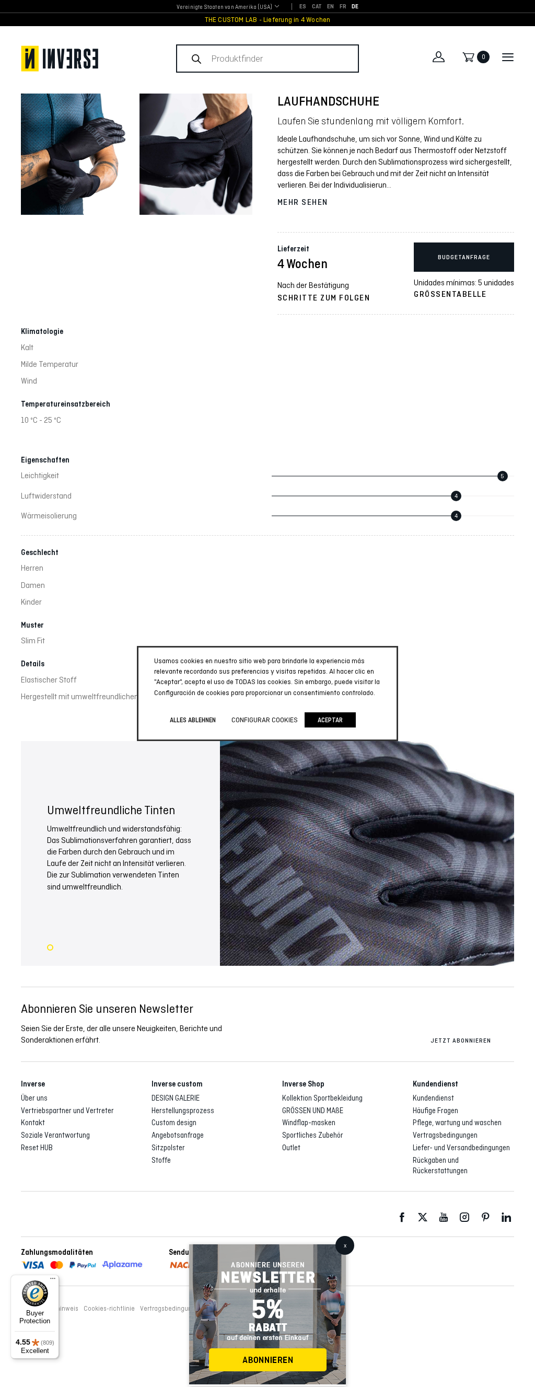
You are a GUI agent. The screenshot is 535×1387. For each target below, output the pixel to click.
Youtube (443, 1217)
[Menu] (52, 1281)
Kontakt (33, 1122)
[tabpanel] (267, 853)
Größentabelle (450, 294)
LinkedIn (506, 1217)
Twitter (423, 1217)
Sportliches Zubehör (312, 1135)
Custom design (174, 1122)
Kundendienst (433, 1098)
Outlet (291, 1147)
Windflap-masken (308, 1122)
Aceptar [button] (330, 720)
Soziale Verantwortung (55, 1135)
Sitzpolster (168, 1147)
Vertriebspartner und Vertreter (67, 1110)
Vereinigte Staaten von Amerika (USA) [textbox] (224, 7)
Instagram (464, 1217)
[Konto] (438, 57)
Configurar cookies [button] (264, 719)
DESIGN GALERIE (176, 1098)
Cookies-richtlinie (109, 1308)
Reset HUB (37, 1147)
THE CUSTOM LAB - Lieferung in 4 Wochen (268, 20)
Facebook (402, 1217)
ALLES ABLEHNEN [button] (193, 720)
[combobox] (224, 7)
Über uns (34, 1098)
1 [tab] (50, 947)
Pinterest (485, 1217)
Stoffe (161, 1160)
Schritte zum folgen (323, 298)
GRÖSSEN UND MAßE (312, 1110)
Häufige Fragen (435, 1110)
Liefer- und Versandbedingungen (461, 1147)
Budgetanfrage (464, 257)
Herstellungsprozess (183, 1110)
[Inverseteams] (59, 58)
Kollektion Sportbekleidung (322, 1098)
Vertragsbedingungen (445, 1135)
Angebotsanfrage (178, 1135)
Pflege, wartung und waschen (457, 1122)
